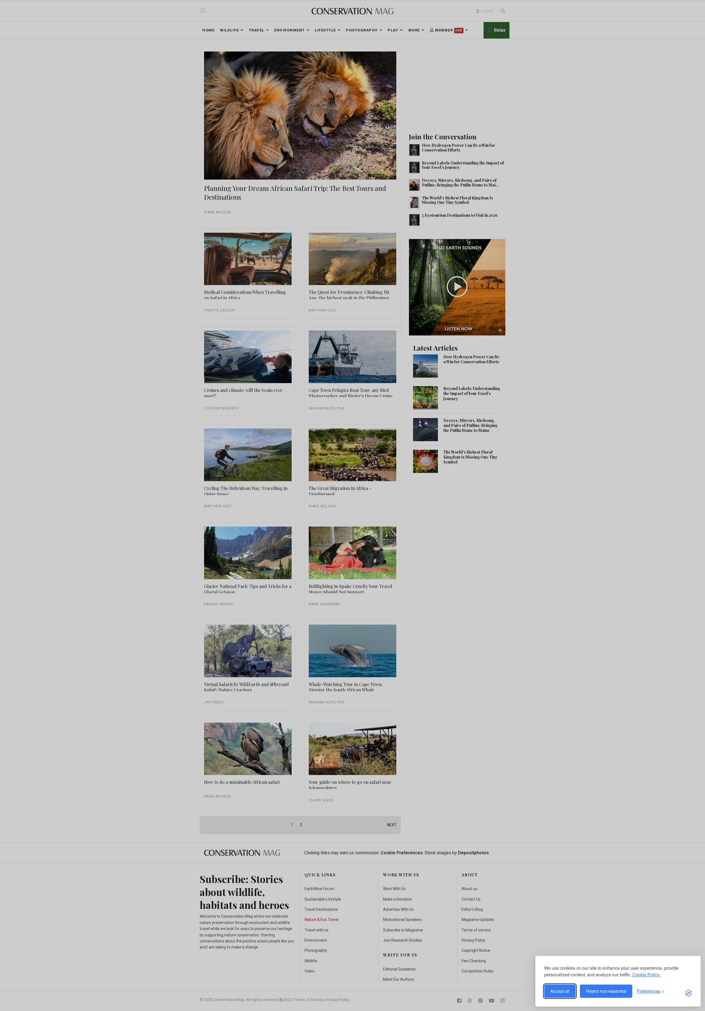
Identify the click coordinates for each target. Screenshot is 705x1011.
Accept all (560, 991)
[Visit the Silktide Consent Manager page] (688, 991)
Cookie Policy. (646, 974)
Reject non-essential (606, 991)
